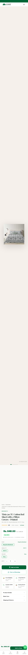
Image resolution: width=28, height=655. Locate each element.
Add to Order (15, 567)
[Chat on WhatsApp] (25, 647)
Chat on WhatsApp (15, 572)
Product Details (7, 592)
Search (10, 653)
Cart (17, 653)
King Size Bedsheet (8, 544)
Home (3, 504)
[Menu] (24, 4)
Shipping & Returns (8, 600)
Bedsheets (8, 504)
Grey (4, 556)
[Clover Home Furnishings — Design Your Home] (7, 4)
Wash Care (6, 596)
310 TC (5, 550)
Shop (3, 653)
